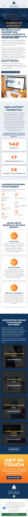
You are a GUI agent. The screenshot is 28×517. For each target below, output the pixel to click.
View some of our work (10, 72)
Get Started (14, 478)
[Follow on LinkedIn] (14, 496)
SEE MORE (14, 449)
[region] (14, 508)
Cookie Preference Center (14, 510)
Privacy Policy (16, 507)
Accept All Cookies (14, 514)
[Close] (26, 500)
